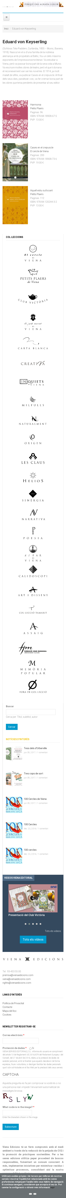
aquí (52, 1187)
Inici (6, 28)
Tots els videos (53, 931)
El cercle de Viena (39, 151)
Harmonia (35, 104)
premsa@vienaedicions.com (18, 975)
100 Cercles (30, 824)
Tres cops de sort (33, 773)
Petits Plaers (36, 108)
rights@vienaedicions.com (17, 982)
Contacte (7, 1007)
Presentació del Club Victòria (26, 915)
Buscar (10, 706)
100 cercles (30, 849)
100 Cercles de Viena (35, 799)
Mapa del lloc (10, 1011)
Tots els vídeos (33, 939)
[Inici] (8, 6)
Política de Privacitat (13, 1003)
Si (33, 1048)
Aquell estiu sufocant (41, 190)
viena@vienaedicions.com (17, 979)
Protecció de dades (14, 1048)
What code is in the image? (18, 1107)
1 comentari (42, 752)
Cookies (7, 1014)
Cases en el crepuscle (41, 147)
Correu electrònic (13, 1035)
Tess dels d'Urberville (35, 748)
